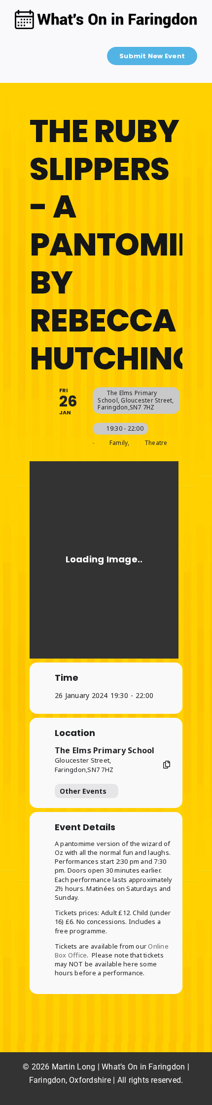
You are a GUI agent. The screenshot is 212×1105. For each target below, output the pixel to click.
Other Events (83, 791)
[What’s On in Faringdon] (106, 13)
